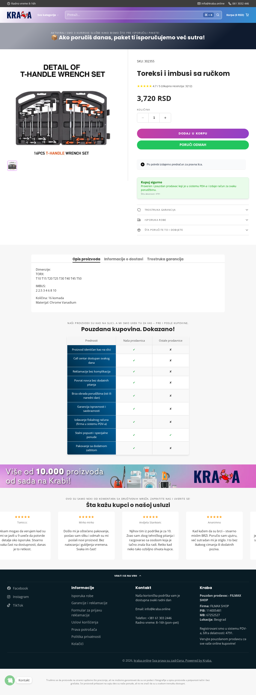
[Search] (218, 15)
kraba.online (142, 660)
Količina (143, 109)
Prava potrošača (84, 629)
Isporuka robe (82, 595)
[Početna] (19, 15)
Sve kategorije (46, 15)
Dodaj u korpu (193, 133)
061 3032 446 (240, 3)
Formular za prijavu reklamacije (86, 612)
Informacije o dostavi (123, 259)
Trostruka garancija (165, 259)
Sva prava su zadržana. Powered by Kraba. (182, 660)
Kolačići (77, 643)
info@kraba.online (213, 3)
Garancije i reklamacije (89, 603)
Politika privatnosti (86, 636)
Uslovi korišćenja (84, 622)
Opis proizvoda (86, 259)
